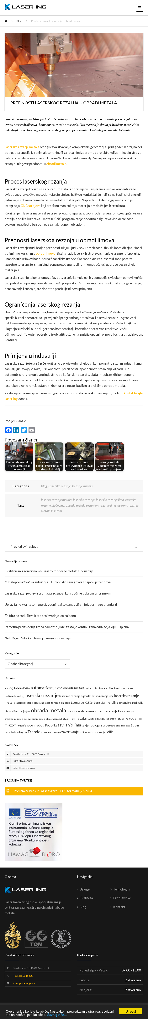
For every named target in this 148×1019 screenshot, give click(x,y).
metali (110, 702)
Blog (19, 21)
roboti (40, 725)
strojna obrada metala (119, 725)
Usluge (85, 889)
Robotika (51, 725)
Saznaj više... (57, 1014)
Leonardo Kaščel (82, 702)
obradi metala (56, 164)
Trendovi (35, 731)
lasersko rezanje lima (110, 500)
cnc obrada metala (70, 688)
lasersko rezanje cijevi (73, 696)
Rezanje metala (82, 486)
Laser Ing (19, 696)
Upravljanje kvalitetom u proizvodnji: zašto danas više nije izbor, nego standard (61, 604)
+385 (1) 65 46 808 (22, 761)
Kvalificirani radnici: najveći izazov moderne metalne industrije (49, 571)
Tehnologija (19, 732)
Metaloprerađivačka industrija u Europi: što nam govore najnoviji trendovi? (58, 582)
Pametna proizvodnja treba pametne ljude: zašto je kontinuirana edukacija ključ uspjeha (67, 627)
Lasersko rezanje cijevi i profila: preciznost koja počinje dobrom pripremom (58, 593)
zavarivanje (70, 732)
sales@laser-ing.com (24, 767)
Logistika (99, 702)
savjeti (86, 725)
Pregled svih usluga (24, 546)
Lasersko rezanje (59, 486)
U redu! (130, 1011)
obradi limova (46, 253)
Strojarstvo (99, 725)
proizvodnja (11, 718)
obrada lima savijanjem (17, 711)
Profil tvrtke (122, 898)
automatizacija (43, 687)
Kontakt (119, 907)
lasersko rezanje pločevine (30, 702)
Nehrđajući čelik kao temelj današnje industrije (38, 638)
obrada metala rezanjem (82, 505)
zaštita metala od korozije (92, 732)
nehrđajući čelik (133, 702)
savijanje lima (69, 725)
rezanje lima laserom (113, 505)
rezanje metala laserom (101, 718)
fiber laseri (114, 688)
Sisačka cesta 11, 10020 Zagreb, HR (31, 754)
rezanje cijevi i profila (28, 718)
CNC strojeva (30, 206)
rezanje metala (73, 718)
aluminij (9, 688)
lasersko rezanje (84, 500)
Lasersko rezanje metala (22, 147)
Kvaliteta (86, 898)
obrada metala (48, 710)
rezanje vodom (26, 725)
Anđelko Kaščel (22, 688)
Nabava (119, 702)
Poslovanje (126, 711)
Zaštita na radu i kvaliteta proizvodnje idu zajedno (40, 616)
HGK (123, 688)
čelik (109, 732)
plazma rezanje (107, 711)
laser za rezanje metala (56, 500)
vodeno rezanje (52, 732)
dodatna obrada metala (96, 688)
